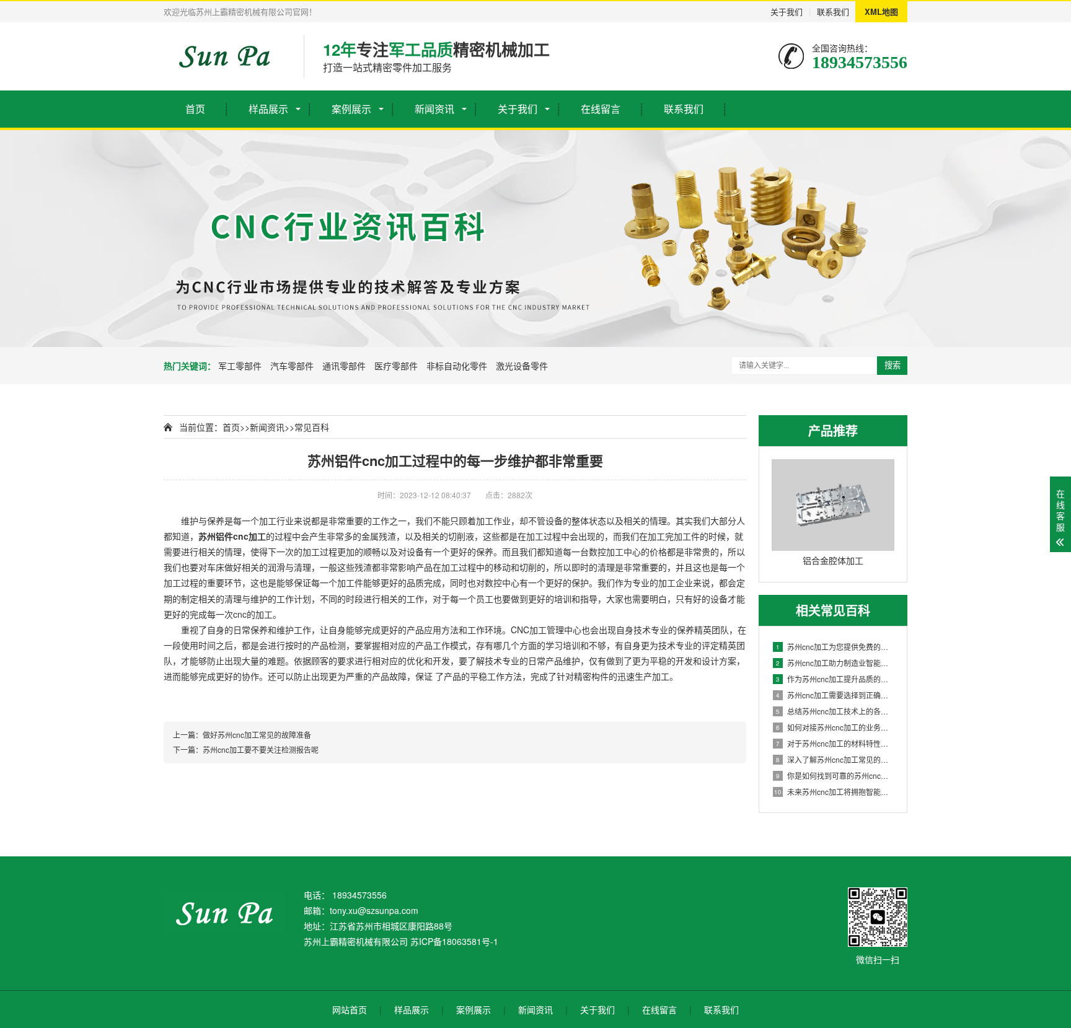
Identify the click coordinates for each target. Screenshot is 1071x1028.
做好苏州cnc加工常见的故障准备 (257, 734)
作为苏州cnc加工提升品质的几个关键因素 (835, 679)
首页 (195, 109)
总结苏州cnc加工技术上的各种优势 (835, 711)
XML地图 (881, 11)
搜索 (892, 365)
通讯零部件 (344, 365)
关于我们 (786, 11)
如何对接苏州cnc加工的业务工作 (835, 727)
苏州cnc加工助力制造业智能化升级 (835, 662)
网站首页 (349, 1009)
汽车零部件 (292, 365)
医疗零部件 (396, 365)
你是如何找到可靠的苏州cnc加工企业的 (835, 775)
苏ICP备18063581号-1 (454, 941)
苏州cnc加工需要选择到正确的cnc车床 (835, 695)
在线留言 (600, 109)
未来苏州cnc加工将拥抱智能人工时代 (834, 791)
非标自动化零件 (456, 365)
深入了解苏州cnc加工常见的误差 (835, 759)
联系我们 (833, 11)
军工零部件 (240, 365)
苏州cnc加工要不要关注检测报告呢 (261, 749)
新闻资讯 (434, 109)
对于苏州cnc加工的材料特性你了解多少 (835, 743)
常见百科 (311, 427)
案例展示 (351, 109)
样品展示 (268, 109)
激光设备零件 (522, 365)
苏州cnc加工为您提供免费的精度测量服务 (835, 646)
